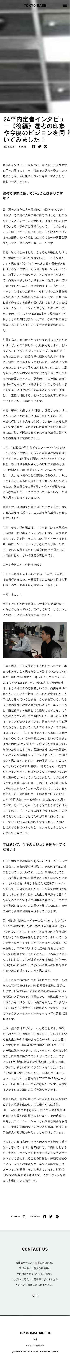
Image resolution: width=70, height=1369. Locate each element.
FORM (35, 1296)
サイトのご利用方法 (35, 1345)
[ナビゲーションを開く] (65, 5)
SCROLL (69, 133)
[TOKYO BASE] (35, 5)
